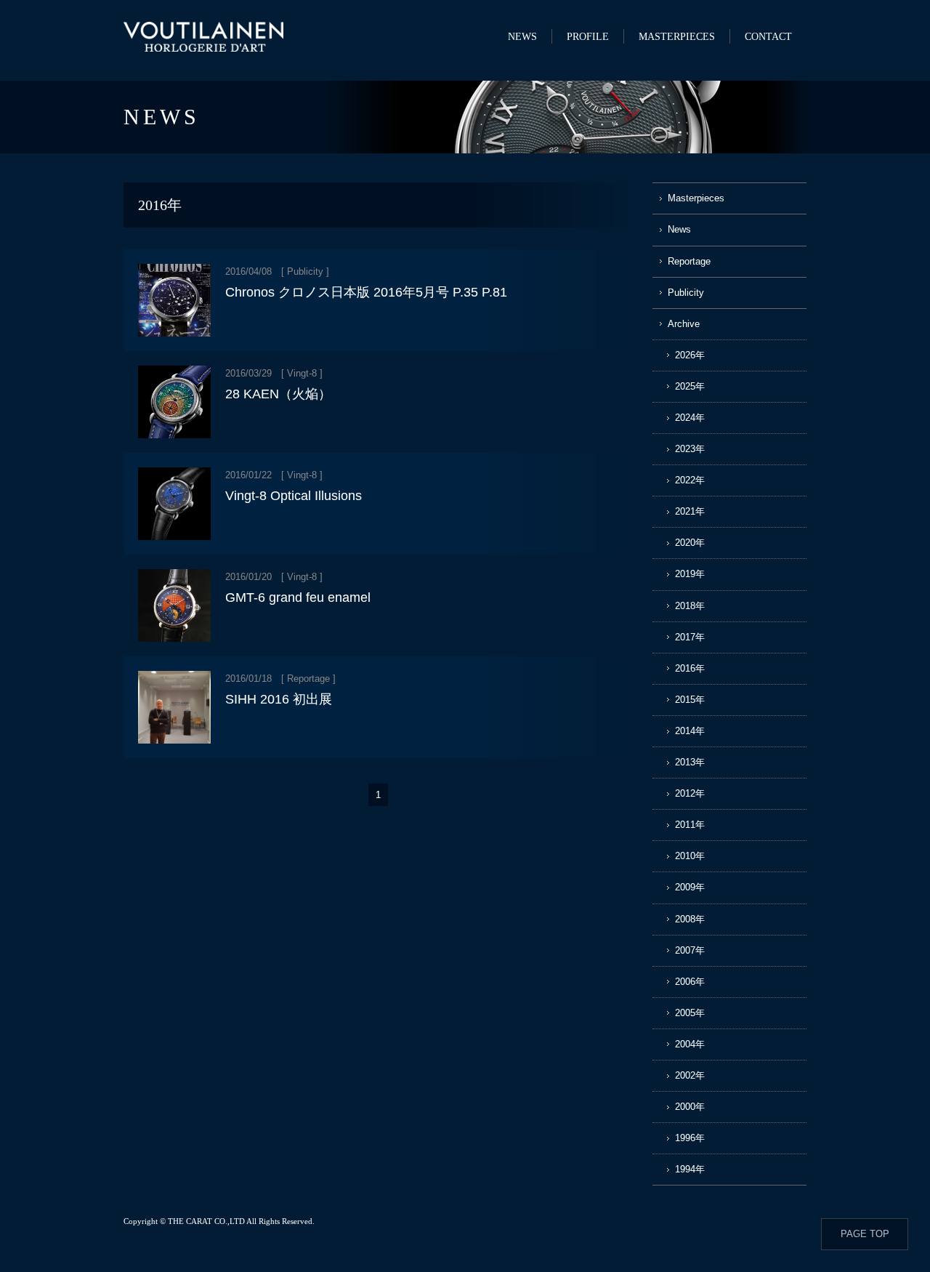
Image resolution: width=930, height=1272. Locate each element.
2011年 (690, 824)
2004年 (690, 1044)
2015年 (690, 699)
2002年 (690, 1075)
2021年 (690, 511)
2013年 (690, 762)
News (679, 229)
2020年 (690, 542)
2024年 (690, 417)
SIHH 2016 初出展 (278, 699)
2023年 (690, 448)
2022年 (690, 480)
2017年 (690, 637)
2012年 (690, 793)
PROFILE (588, 36)
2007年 (690, 950)
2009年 (690, 887)
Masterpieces (696, 198)
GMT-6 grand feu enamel (298, 597)
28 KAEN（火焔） (278, 394)
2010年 (690, 855)
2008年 (690, 919)
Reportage (308, 678)
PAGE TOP (865, 1233)
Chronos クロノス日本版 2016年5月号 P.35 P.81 (366, 292)
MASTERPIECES (677, 36)
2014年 (690, 730)
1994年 (690, 1169)
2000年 (690, 1106)
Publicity (305, 271)
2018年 (690, 605)
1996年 (690, 1137)
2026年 (690, 355)
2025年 (690, 386)
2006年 (690, 981)
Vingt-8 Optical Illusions (293, 495)
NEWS (522, 36)
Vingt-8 (302, 373)
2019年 (690, 573)
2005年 (690, 1012)
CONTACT (768, 36)
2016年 (690, 668)
